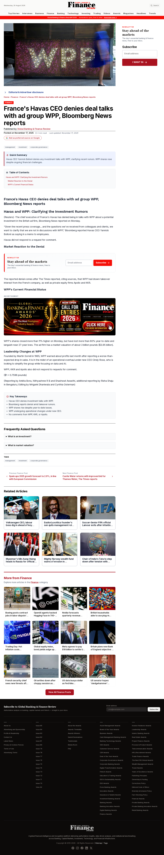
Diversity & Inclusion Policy (142, 791)
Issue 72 (39, 776)
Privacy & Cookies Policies (14, 745)
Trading (97, 13)
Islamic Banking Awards (140, 733)
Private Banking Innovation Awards (144, 806)
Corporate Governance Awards (111, 760)
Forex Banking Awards (108, 787)
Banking (61, 13)
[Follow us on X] (91, 848)
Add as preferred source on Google (24, 138)
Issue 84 (39, 729)
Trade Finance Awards (140, 756)
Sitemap (98, 843)
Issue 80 (39, 745)
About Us (7, 726)
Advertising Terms (10, 752)
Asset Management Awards (110, 726)
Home (6, 97)
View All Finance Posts (59, 692)
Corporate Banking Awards (110, 764)
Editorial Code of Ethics (140, 787)
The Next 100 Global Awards (142, 760)
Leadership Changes (17, 351)
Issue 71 (39, 779)
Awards (116, 13)
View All (39, 787)
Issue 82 (39, 737)
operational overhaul (63, 360)
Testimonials (72, 741)
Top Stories (13, 13)
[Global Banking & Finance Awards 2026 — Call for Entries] (59, 316)
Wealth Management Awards (142, 764)
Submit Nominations (75, 737)
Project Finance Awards (141, 741)
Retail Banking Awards (140, 810)
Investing (86, 13)
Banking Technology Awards (110, 741)
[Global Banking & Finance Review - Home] (82, 5)
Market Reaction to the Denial (20, 181)
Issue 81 (39, 741)
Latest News (8, 741)
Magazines (128, 13)
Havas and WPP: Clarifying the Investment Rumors (27, 177)
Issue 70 (39, 783)
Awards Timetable (75, 729)
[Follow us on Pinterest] (73, 848)
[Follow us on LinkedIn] (86, 848)
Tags (106, 843)
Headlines (141, 13)
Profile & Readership (11, 733)
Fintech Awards (105, 772)
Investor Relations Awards (141, 726)
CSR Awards (104, 752)
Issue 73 (39, 772)
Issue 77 (39, 756)
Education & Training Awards (110, 776)
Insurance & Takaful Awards (110, 795)
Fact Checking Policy (139, 795)
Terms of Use (9, 749)
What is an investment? (19, 436)
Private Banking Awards (140, 802)
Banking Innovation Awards (110, 806)
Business (39, 13)
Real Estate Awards (139, 737)
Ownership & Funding (140, 779)
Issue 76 (39, 760)
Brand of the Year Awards (109, 729)
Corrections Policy (139, 783)
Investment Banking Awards (110, 799)
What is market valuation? (21, 445)
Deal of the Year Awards (109, 756)
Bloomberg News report (51, 221)
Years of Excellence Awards (142, 772)
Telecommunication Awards (142, 749)
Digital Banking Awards (108, 810)
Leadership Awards (139, 729)
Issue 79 (39, 749)
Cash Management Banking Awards (113, 737)
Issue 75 (39, 764)
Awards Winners (74, 733)
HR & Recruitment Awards (141, 752)
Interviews (27, 13)
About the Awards (74, 726)
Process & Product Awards (142, 745)
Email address (111, 706)
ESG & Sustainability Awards (110, 779)
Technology (73, 13)
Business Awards (106, 733)
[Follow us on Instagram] (77, 848)
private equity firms (63, 283)
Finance (50, 13)
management (10, 147)
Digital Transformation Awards (111, 768)
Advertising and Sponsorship (14, 729)
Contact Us (8, 737)
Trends (152, 13)
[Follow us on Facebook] (82, 848)
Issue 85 (39, 726)
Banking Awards (106, 802)
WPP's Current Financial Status (20, 185)
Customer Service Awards (109, 749)
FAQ (69, 749)
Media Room (72, 745)
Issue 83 (39, 733)
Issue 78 (39, 752)
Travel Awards (137, 768)
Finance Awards (106, 814)
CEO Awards (104, 745)
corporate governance (38, 147)
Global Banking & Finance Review (33, 129)
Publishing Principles (139, 776)
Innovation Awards (106, 791)
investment (23, 147)
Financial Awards (138, 799)
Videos (106, 13)
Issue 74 (39, 768)
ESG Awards (104, 783)
